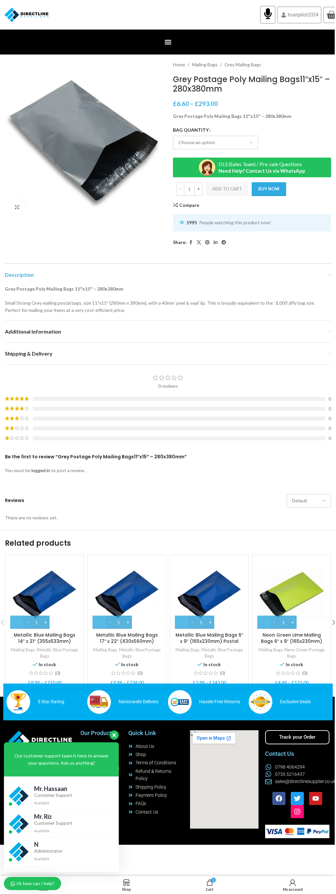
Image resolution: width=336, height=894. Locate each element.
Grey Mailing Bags (242, 64)
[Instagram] (297, 811)
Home (179, 64)
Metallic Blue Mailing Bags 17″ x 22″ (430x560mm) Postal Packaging (127, 641)
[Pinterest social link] (207, 242)
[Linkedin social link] (216, 242)
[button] (168, 42)
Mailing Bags (205, 64)
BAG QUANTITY (191, 130)
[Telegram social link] (224, 242)
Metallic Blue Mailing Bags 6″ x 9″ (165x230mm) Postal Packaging (209, 641)
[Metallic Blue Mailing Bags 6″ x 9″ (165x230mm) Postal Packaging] (209, 594)
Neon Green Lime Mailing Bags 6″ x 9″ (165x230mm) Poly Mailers (291, 641)
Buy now (269, 188)
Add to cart (227, 188)
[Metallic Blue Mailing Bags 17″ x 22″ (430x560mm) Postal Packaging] (127, 594)
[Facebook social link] (191, 242)
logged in (41, 470)
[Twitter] (297, 798)
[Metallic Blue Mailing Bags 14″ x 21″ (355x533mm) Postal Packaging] (44, 594)
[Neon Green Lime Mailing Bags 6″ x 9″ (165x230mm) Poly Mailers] (291, 594)
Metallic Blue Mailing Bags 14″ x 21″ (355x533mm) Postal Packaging (44, 641)
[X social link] (199, 242)
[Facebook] (278, 798)
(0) (57, 673)
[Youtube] (315, 798)
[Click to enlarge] (17, 207)
